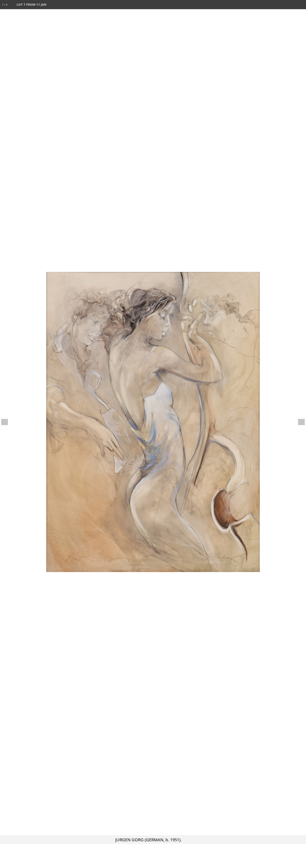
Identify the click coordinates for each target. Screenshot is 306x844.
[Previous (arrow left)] (7, 422)
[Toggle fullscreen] (283, 4)
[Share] (292, 4)
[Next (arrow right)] (298, 422)
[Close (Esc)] (301, 4)
